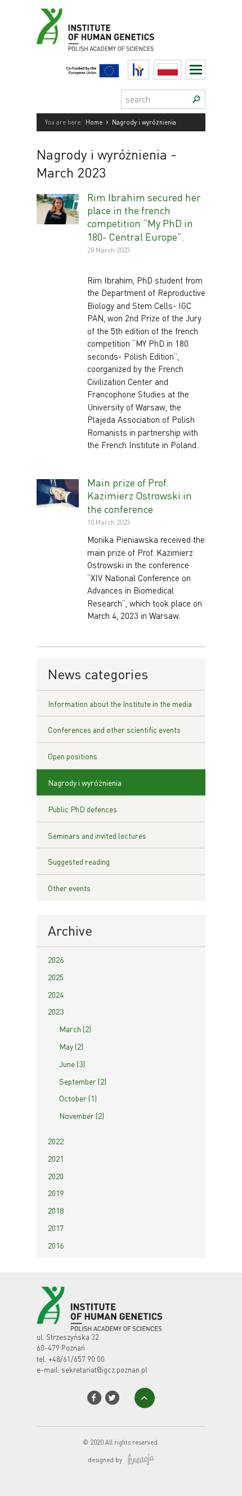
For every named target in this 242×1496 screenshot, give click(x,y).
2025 (56, 977)
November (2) (81, 1115)
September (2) (82, 1081)
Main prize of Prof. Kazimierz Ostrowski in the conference (139, 495)
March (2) (75, 1029)
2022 (56, 1141)
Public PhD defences (82, 809)
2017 (56, 1228)
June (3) (72, 1064)
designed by (105, 1460)
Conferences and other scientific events (114, 729)
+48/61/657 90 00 (76, 1359)
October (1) (78, 1098)
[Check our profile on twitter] (112, 1397)
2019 (56, 1193)
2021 (56, 1158)
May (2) (71, 1046)
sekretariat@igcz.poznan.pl (104, 1369)
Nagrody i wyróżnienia (85, 782)
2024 (56, 994)
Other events (69, 888)
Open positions (72, 756)
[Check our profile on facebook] (94, 1397)
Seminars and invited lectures (97, 835)
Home (94, 122)
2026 (56, 959)
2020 (56, 1176)
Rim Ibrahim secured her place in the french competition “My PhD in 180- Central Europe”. (144, 217)
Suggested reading (79, 861)
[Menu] (195, 69)
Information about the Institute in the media (120, 703)
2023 (56, 1011)
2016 (56, 1245)
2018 (56, 1210)
